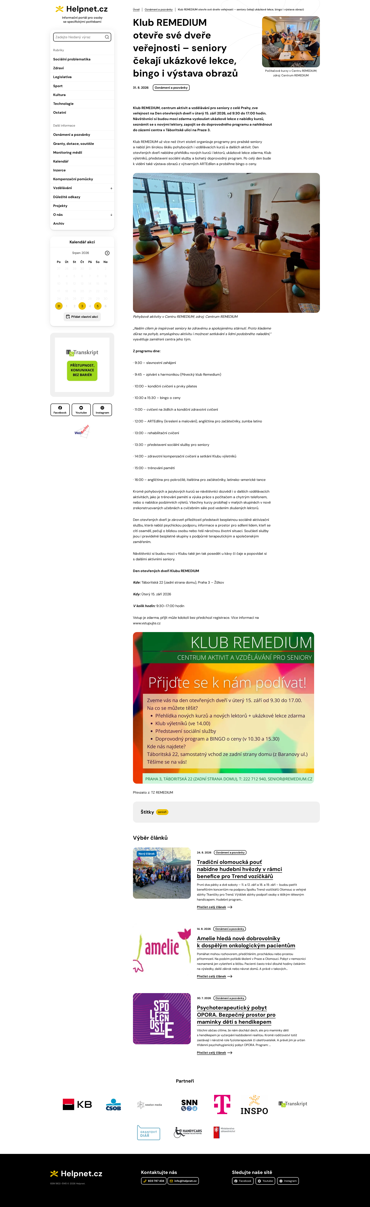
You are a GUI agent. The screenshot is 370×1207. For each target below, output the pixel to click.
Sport (58, 86)
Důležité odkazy (66, 197)
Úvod (136, 9)
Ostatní (59, 112)
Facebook (60, 412)
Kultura (59, 95)
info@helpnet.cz (185, 1181)
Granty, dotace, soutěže (73, 143)
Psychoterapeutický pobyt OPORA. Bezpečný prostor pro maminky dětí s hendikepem (236, 1014)
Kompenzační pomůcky (73, 179)
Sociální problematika (72, 59)
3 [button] (82, 306)
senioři (162, 812)
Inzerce (59, 170)
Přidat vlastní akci (84, 317)
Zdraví (58, 68)
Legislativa (62, 77)
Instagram (102, 412)
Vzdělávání (62, 188)
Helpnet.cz (87, 9)
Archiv (58, 223)
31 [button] (58, 306)
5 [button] (98, 306)
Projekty (60, 206)
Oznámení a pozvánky (71, 134)
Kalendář (60, 161)
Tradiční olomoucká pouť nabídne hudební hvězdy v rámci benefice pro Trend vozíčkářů (239, 869)
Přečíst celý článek (211, 907)
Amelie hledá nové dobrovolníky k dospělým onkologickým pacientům (246, 942)
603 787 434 (155, 1181)
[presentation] (162, 873)
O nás (58, 214)
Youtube (81, 412)
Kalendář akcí (82, 241)
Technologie (63, 103)
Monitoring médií (67, 152)
